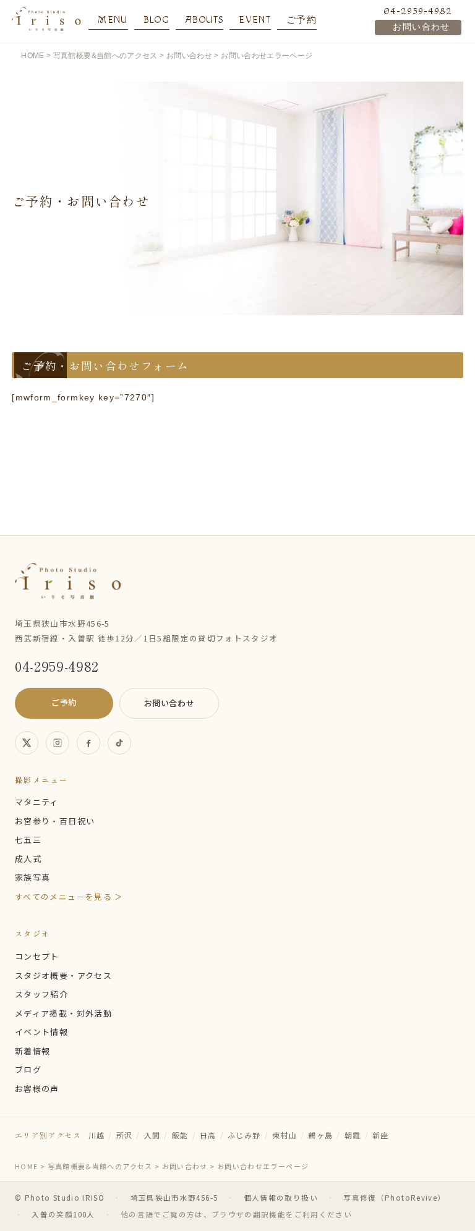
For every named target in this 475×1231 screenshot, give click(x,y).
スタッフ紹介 (41, 994)
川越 (96, 1135)
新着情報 (32, 1051)
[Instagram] (57, 743)
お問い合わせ (421, 27)
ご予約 (64, 702)
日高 (208, 1135)
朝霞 (352, 1135)
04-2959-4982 (417, 11)
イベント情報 (41, 1032)
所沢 (124, 1135)
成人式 (28, 859)
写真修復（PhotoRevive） (394, 1198)
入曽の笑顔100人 (63, 1214)
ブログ (28, 1069)
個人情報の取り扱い (281, 1198)
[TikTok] (119, 743)
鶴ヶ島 (320, 1135)
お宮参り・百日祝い (55, 821)
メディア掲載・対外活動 (63, 1013)
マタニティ (37, 802)
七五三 (28, 839)
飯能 (180, 1135)
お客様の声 (37, 1088)
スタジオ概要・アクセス (63, 975)
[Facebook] (88, 743)
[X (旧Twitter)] (26, 743)
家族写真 (32, 877)
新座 (380, 1135)
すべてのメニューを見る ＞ (69, 896)
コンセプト (37, 956)
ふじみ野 (244, 1135)
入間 (152, 1135)
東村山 (284, 1135)
